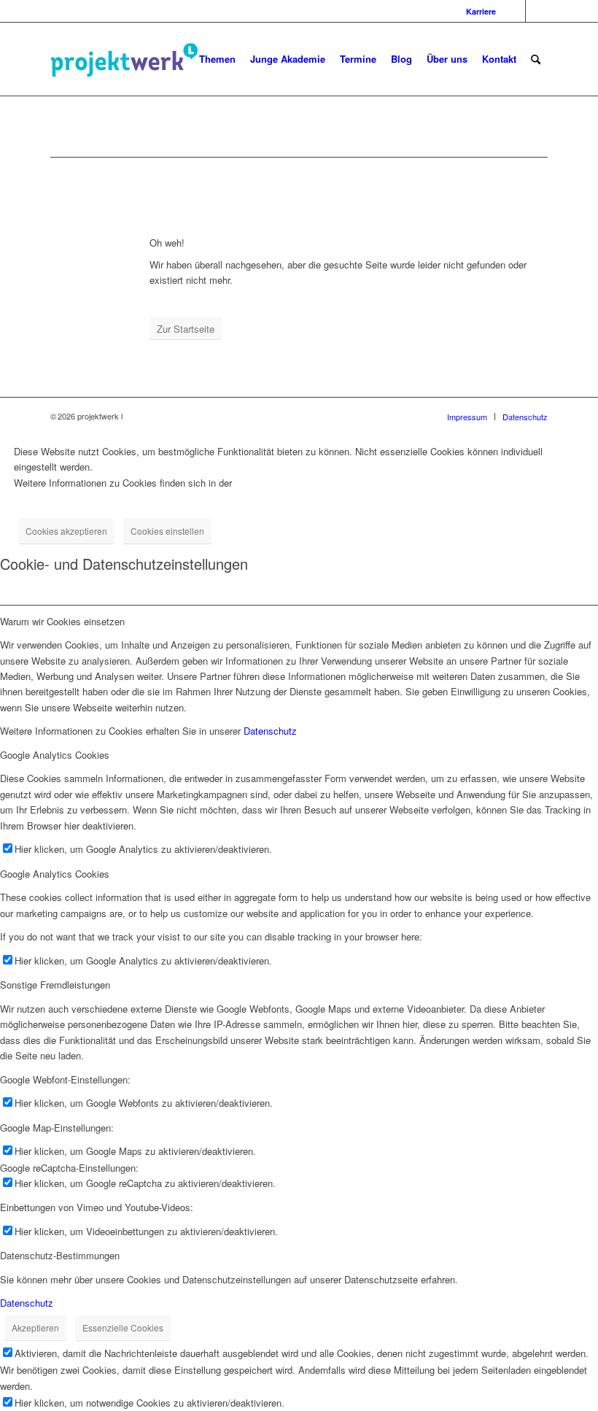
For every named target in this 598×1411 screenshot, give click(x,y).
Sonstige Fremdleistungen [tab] (55, 984)
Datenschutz (270, 731)
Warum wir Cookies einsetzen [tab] (62, 621)
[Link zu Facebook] (537, 11)
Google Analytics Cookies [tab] (54, 755)
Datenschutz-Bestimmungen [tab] (60, 1255)
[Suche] (536, 59)
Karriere (481, 11)
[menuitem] (477, 11)
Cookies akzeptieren (66, 531)
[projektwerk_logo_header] (159, 59)
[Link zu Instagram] (514, 11)
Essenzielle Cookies (122, 1327)
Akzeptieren (35, 1327)
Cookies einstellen (167, 531)
